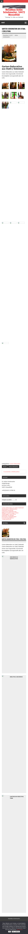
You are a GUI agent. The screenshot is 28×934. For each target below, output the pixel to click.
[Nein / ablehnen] (26, 927)
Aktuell (5, 466)
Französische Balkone (8, 518)
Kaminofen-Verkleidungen (9, 516)
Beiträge (5, 523)
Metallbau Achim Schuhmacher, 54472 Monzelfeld (14, 12)
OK (9, 931)
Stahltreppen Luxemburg (9, 514)
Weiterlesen (20, 929)
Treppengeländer (6, 519)
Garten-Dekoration (15, 463)
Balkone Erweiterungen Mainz (10, 512)
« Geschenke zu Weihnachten (11, 471)
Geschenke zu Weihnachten (9, 509)
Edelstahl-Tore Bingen (8, 515)
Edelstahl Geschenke (7, 510)
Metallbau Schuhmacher (14, 918)
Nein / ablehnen (15, 931)
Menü (3, 22)
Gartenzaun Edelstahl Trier (9, 511)
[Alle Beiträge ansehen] (24, 523)
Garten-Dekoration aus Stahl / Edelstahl (13, 507)
